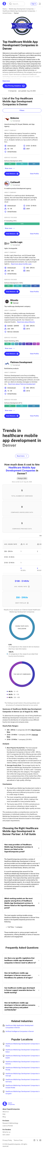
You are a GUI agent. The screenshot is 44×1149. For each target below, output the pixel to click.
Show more (8, 168)
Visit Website (11, 173)
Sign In (34, 4)
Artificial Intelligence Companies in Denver (20, 1031)
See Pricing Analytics (13, 86)
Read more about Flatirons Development (21, 384)
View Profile (34, 173)
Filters (22, 110)
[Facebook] (40, 1140)
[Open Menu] (39, 4)
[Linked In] (34, 1140)
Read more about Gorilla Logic (21, 264)
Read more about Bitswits (26, 322)
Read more (21, 456)
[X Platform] (37, 1140)
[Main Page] (4, 4)
